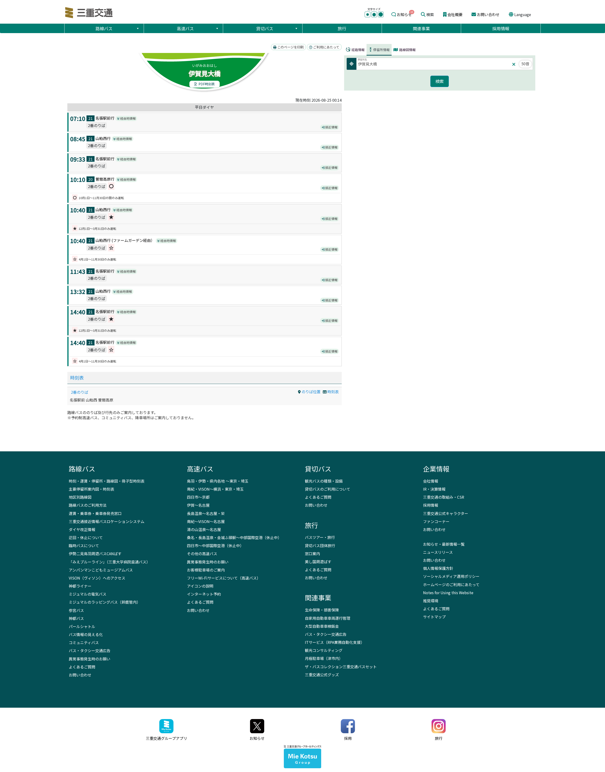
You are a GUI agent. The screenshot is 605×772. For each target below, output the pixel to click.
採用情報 (500, 28)
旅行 (342, 28)
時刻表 (77, 377)
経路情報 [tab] (358, 49)
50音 (525, 63)
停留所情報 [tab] (381, 49)
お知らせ (404, 14)
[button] (137, 28)
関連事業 (421, 28)
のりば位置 (310, 391)
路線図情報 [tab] (407, 49)
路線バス (103, 28)
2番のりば (79, 392)
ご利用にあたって (325, 46)
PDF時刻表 (206, 84)
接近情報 (330, 127)
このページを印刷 (290, 46)
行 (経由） (132, 240)
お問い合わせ (488, 14)
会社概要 (454, 14)
